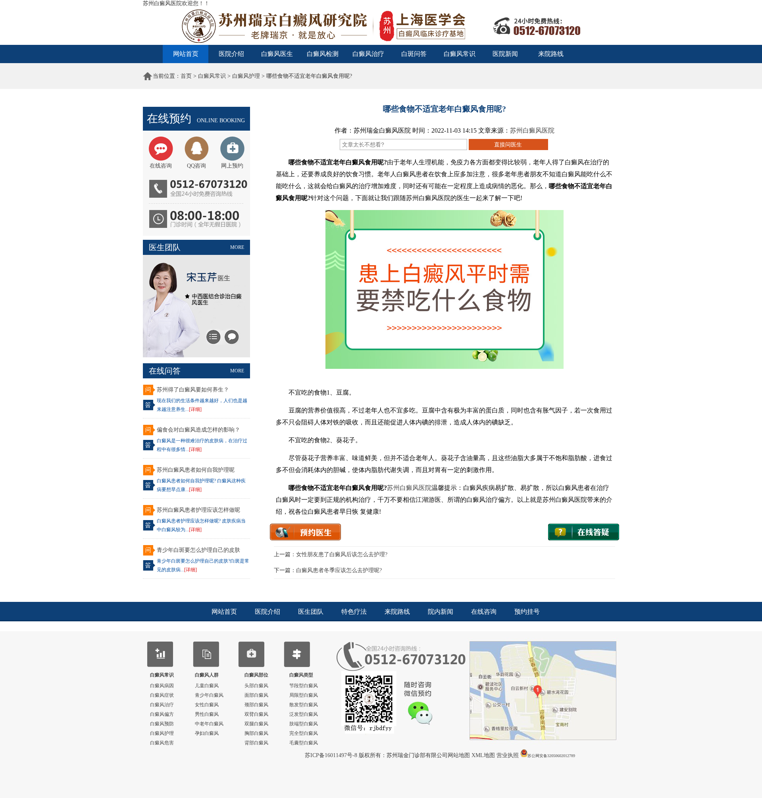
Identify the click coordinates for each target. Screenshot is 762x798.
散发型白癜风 (303, 704)
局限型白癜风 (303, 695)
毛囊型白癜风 (303, 743)
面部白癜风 (256, 695)
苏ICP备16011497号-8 (332, 755)
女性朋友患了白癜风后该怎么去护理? (341, 554)
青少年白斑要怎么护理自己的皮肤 (198, 550)
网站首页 (185, 53)
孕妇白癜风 (207, 733)
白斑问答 (414, 53)
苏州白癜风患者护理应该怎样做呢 (198, 510)
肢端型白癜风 (303, 724)
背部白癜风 (256, 743)
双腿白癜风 (256, 724)
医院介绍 (231, 53)
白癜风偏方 (162, 714)
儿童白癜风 (207, 685)
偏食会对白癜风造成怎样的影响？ (198, 430)
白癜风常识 (459, 53)
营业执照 (507, 755)
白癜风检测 (323, 53)
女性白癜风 (207, 704)
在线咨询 (483, 611)
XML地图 (483, 755)
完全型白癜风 (303, 733)
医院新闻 (505, 53)
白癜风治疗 (368, 53)
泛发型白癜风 (303, 714)
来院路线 (551, 53)
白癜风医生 (277, 53)
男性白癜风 (207, 714)
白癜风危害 (162, 743)
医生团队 (310, 611)
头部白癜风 (256, 685)
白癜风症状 (162, 695)
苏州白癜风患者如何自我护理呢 (196, 470)
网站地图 (459, 755)
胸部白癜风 (256, 733)
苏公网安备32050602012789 (551, 756)
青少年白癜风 (209, 695)
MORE (237, 247)
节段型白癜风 (303, 685)
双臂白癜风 (256, 714)
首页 (186, 76)
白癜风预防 (162, 724)
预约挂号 (527, 611)
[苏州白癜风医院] (381, 43)
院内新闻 (440, 611)
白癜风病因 (162, 685)
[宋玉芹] (196, 356)
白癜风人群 (207, 675)
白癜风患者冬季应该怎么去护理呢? (339, 570)
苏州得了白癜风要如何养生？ (193, 390)
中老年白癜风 (209, 724)
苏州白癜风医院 (532, 130)
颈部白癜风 (256, 704)
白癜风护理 (246, 76)
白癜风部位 (256, 675)
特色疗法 (354, 611)
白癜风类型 (301, 675)
